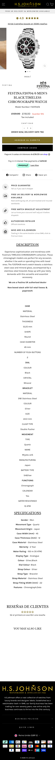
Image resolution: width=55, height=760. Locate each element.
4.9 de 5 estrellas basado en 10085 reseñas (27, 24)
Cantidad (27, 123)
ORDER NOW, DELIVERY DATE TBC (27, 132)
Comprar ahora (27, 148)
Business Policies (27, 719)
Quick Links (27, 727)
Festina (7, 85)
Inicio (26, 76)
